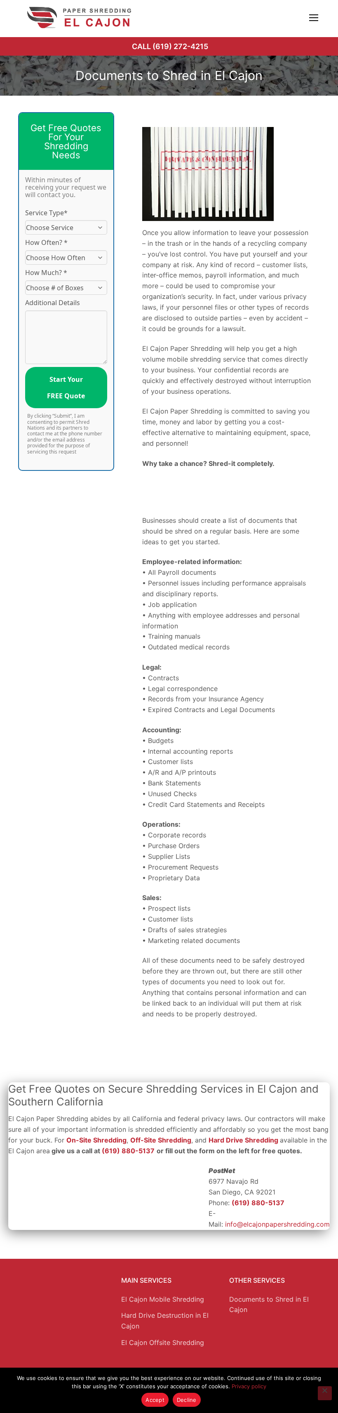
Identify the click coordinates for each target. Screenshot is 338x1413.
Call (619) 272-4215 (170, 46)
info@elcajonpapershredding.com (277, 1224)
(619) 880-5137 (128, 1151)
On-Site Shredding (96, 1140)
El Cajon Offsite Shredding (162, 1342)
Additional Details (52, 302)
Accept (155, 1400)
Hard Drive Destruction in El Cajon (165, 1320)
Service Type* (46, 212)
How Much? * (46, 272)
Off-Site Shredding (160, 1140)
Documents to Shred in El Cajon (269, 1304)
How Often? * (46, 242)
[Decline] (325, 1393)
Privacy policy (249, 1386)
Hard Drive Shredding (243, 1140)
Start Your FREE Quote (66, 387)
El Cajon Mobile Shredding (162, 1299)
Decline (187, 1400)
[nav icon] (313, 17)
